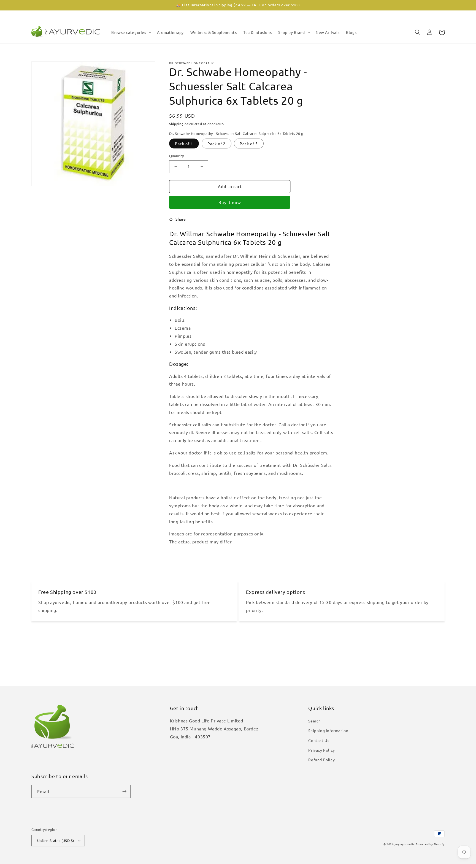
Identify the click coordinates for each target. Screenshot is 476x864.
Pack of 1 (184, 143)
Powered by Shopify (430, 844)
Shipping (176, 123)
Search (314, 720)
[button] (131, 32)
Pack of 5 (249, 143)
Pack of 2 (216, 143)
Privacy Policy (321, 749)
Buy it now (229, 202)
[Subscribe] (124, 791)
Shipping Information (328, 730)
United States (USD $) (55, 840)
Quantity (176, 155)
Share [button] (180, 218)
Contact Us (318, 740)
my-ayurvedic (405, 844)
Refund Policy (321, 759)
